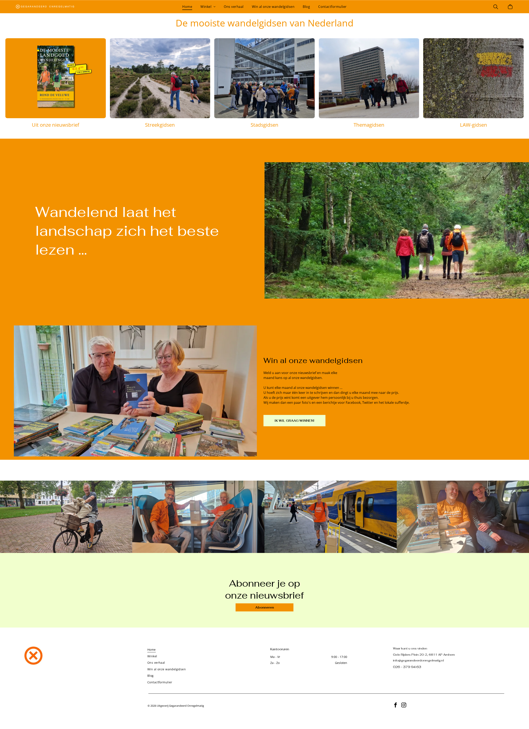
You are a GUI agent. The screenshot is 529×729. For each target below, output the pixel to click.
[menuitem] (187, 6)
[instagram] (403, 706)
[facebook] (395, 706)
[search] (495, 7)
